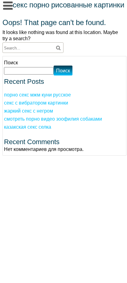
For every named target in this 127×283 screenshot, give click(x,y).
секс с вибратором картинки (36, 103)
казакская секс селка (27, 127)
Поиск (11, 62)
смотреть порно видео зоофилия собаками (53, 119)
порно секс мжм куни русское (37, 95)
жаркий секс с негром (28, 111)
